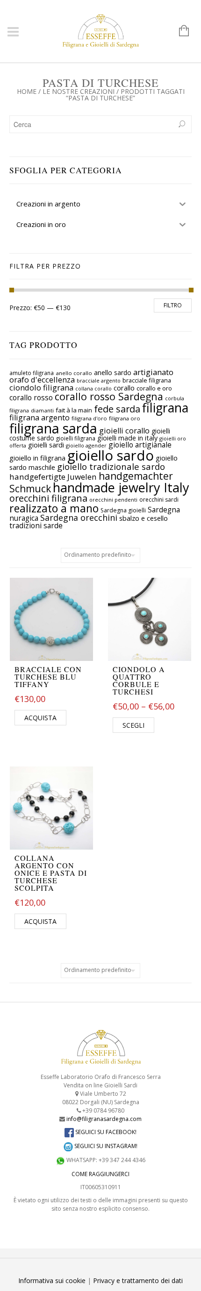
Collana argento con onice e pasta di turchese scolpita (50, 873)
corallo (124, 387)
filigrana (165, 407)
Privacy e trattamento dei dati (138, 1280)
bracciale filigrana (146, 380)
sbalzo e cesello (143, 518)
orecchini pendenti (113, 499)
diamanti (42, 410)
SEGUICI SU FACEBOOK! (105, 1132)
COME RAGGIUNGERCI (100, 1174)
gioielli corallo (124, 431)
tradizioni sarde (36, 525)
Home (26, 91)
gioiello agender (86, 445)
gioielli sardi (46, 444)
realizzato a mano (54, 508)
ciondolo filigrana (41, 387)
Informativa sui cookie (52, 1280)
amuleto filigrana (31, 372)
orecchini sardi (159, 500)
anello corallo (74, 372)
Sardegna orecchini (78, 517)
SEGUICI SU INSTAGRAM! (105, 1146)
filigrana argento (39, 417)
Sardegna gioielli (123, 510)
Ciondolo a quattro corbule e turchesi (139, 680)
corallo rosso (31, 398)
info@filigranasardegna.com (104, 1119)
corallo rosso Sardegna (109, 396)
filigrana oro (124, 418)
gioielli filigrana (75, 438)
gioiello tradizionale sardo (111, 466)
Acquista (40, 717)
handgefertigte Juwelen (53, 476)
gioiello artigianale (140, 445)
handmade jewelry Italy (121, 487)
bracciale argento (99, 380)
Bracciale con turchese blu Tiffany (48, 676)
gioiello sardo (110, 455)
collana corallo (93, 388)
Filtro (173, 305)
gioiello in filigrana (37, 457)
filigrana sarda (53, 428)
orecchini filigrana (48, 498)
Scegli (133, 725)
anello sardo (112, 372)
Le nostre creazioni (79, 91)
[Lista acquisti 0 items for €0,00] (179, 31)
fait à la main (74, 410)
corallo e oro (154, 388)
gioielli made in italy (127, 437)
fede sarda (117, 409)
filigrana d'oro (89, 418)
